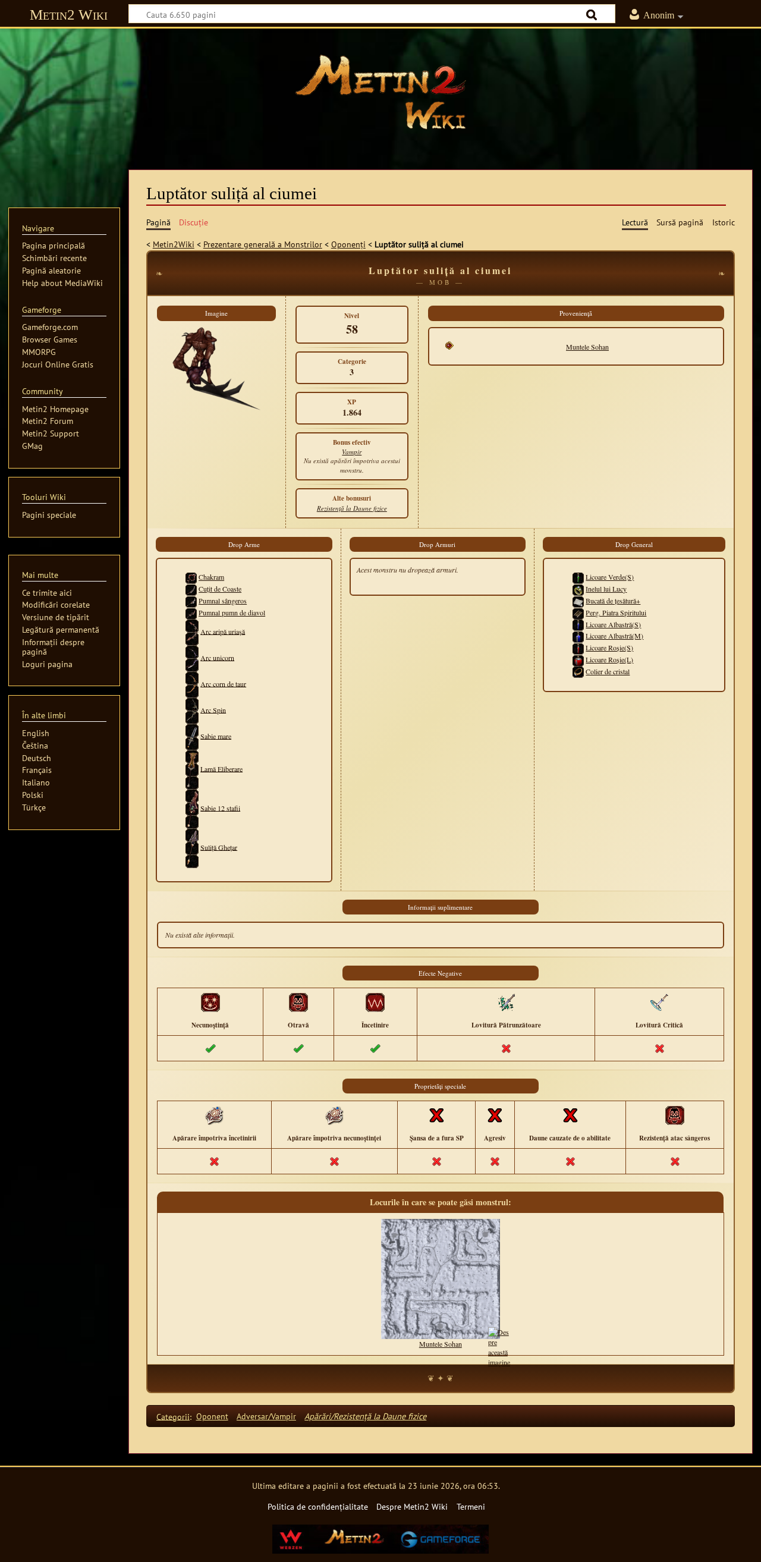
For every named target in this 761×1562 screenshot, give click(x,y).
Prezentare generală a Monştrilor (262, 244)
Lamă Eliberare (221, 768)
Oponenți (348, 244)
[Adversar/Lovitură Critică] (659, 1002)
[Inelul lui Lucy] (578, 588)
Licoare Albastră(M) (614, 635)
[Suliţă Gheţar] (192, 846)
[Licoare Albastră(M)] (578, 635)
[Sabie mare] (192, 735)
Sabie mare (215, 735)
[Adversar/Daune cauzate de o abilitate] (570, 1115)
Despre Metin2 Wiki (412, 1506)
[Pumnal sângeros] (191, 600)
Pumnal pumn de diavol (232, 612)
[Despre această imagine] (499, 1345)
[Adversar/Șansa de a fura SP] (436, 1115)
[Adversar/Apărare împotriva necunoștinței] (334, 1115)
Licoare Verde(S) (610, 577)
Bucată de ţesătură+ (613, 600)
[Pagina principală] (380, 92)
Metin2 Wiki (69, 15)
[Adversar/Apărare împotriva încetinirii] (214, 1115)
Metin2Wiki (173, 244)
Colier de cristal (608, 671)
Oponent (212, 1416)
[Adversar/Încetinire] (375, 1002)
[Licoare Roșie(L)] (578, 659)
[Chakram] (191, 577)
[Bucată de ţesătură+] (578, 600)
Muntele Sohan (587, 346)
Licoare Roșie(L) (609, 659)
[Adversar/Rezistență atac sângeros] (674, 1115)
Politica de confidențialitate (318, 1506)
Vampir (351, 451)
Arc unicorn (217, 657)
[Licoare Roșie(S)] (578, 647)
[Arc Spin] (192, 709)
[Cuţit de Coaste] (191, 588)
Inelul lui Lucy (606, 588)
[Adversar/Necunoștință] (210, 1002)
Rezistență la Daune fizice (352, 508)
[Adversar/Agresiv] (494, 1115)
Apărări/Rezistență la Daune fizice (365, 1416)
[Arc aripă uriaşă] (192, 631)
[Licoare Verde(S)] (578, 577)
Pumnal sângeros (223, 600)
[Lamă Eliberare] (192, 768)
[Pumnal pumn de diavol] (191, 612)
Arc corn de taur (223, 683)
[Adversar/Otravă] (298, 1002)
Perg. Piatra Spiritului (616, 612)
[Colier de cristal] (578, 671)
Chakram (211, 577)
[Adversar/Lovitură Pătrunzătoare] (505, 1002)
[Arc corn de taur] (192, 683)
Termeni (471, 1506)
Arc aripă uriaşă (222, 631)
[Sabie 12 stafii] (192, 807)
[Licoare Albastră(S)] (578, 624)
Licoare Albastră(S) (613, 624)
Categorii (173, 1416)
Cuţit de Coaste (220, 588)
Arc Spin (213, 709)
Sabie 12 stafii (220, 807)
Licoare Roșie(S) (609, 647)
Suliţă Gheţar (218, 846)
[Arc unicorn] (192, 657)
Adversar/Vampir (266, 1416)
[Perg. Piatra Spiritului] (578, 612)
